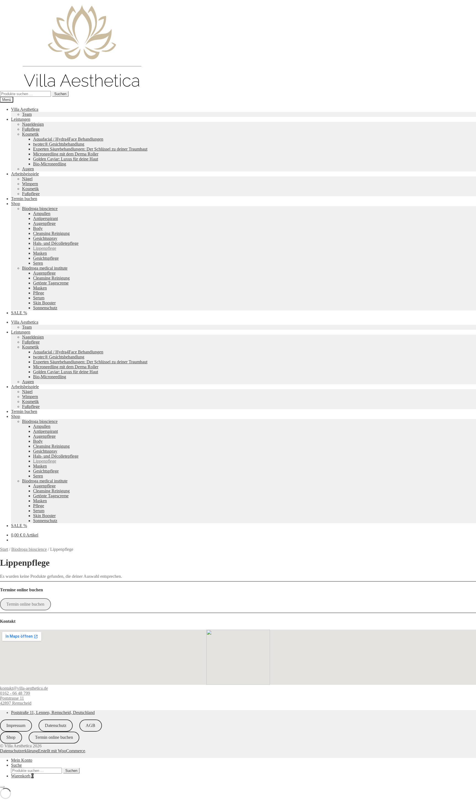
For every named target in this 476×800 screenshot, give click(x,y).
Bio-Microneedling (49, 164)
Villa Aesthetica (24, 109)
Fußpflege (31, 129)
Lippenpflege (44, 248)
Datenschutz (55, 725)
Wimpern (30, 183)
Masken (40, 253)
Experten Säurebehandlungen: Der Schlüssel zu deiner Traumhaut (90, 149)
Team (27, 114)
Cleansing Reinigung (51, 233)
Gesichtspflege (46, 258)
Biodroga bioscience (40, 208)
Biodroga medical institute (44, 268)
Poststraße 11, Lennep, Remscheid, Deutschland (53, 712)
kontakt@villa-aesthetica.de (24, 688)
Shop (15, 203)
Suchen (60, 94)
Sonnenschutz (45, 307)
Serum (38, 298)
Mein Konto (21, 760)
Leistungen (20, 119)
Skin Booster (44, 302)
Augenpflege (44, 223)
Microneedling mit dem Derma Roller (65, 154)
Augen (28, 169)
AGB (90, 725)
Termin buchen (24, 198)
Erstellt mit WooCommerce (61, 750)
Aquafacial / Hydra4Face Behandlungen (68, 139)
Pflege (38, 293)
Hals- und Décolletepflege (56, 243)
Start (4, 549)
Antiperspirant (45, 218)
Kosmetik (30, 134)
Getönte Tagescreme (51, 283)
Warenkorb (22, 776)
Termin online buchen (25, 604)
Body (38, 228)
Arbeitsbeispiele (25, 173)
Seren (38, 263)
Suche (16, 765)
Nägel (27, 178)
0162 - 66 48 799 (15, 693)
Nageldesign (33, 124)
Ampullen (41, 213)
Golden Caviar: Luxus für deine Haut (65, 159)
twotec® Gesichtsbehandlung (58, 144)
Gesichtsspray (45, 238)
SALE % (19, 312)
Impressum (15, 725)
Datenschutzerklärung (19, 750)
